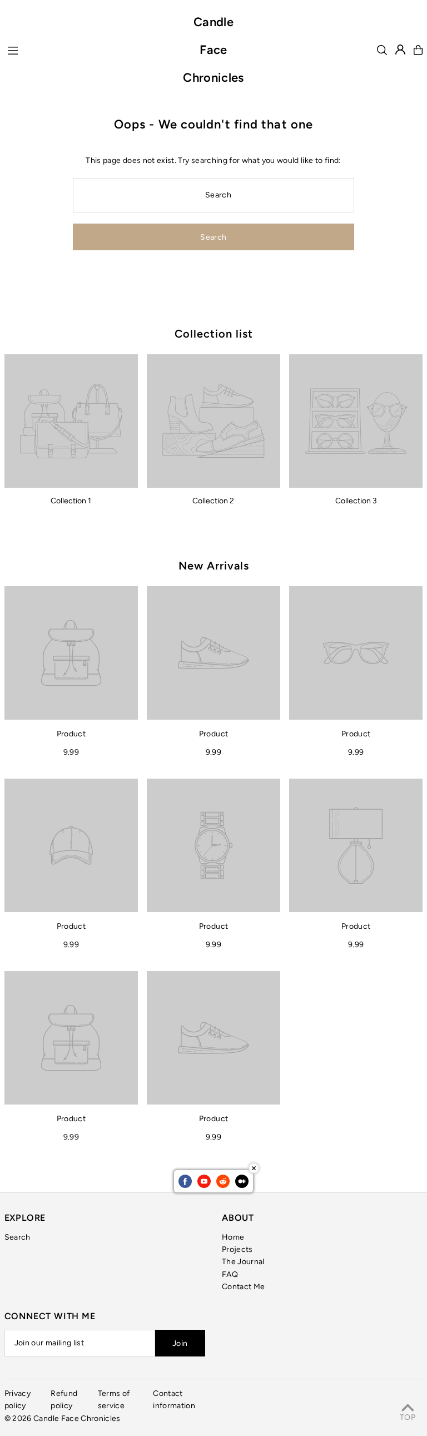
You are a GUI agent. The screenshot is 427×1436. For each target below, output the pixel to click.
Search (17, 1237)
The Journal (243, 1261)
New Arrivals (213, 565)
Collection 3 (356, 501)
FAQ (230, 1274)
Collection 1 (71, 501)
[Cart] (418, 50)
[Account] (400, 49)
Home (233, 1237)
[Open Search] (382, 50)
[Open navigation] (87, 49)
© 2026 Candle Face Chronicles (62, 1418)
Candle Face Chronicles (213, 49)
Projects (237, 1249)
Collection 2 (213, 501)
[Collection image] (71, 421)
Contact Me (243, 1286)
